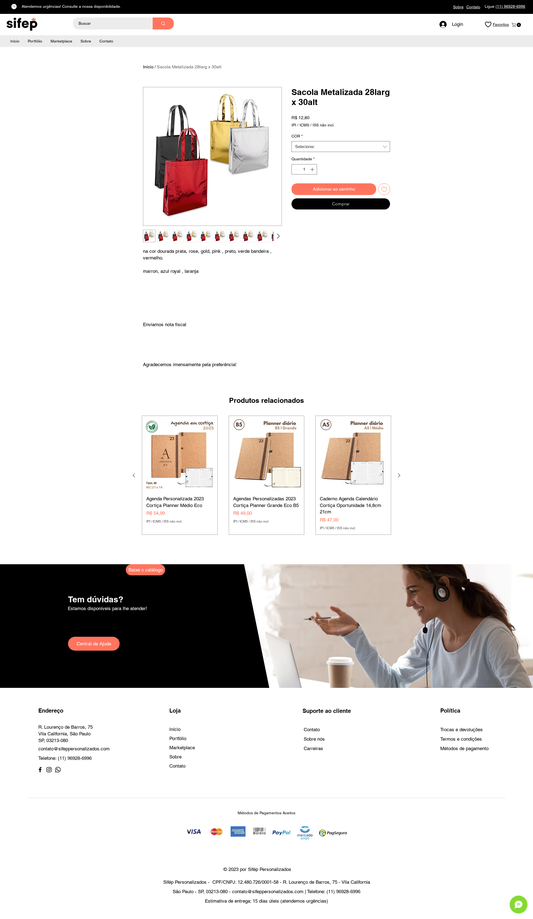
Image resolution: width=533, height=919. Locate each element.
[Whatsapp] (57, 769)
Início (148, 66)
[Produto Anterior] (133, 475)
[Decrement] (295, 169)
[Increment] (312, 169)
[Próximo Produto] (399, 475)
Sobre (175, 757)
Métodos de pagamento (464, 748)
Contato (177, 766)
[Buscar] (163, 23)
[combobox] (340, 146)
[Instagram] (49, 769)
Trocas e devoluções (461, 729)
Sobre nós (314, 739)
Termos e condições (461, 739)
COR (297, 136)
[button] (517, 25)
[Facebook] (40, 769)
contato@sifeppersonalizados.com (74, 748)
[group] (266, 475)
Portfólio (177, 738)
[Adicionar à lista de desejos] (384, 189)
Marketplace (182, 747)
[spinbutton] (304, 169)
